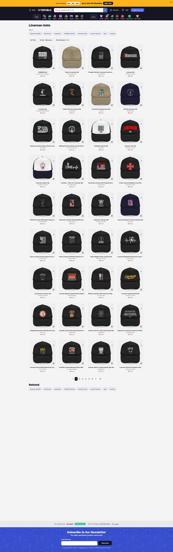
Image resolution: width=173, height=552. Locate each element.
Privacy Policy (83, 547)
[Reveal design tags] (53, 68)
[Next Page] (100, 379)
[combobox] (78, 10)
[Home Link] (44, 10)
